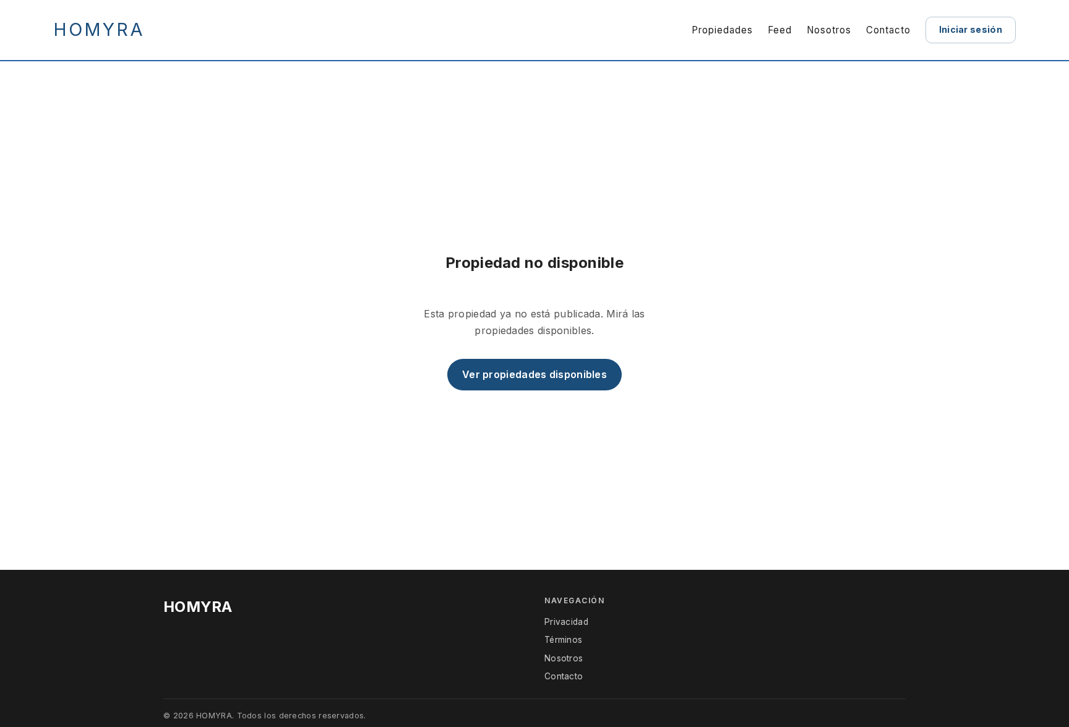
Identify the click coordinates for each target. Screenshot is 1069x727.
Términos (563, 640)
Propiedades (722, 30)
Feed (780, 30)
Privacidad (566, 622)
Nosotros (829, 30)
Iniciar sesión (970, 29)
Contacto (888, 30)
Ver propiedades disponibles (534, 374)
